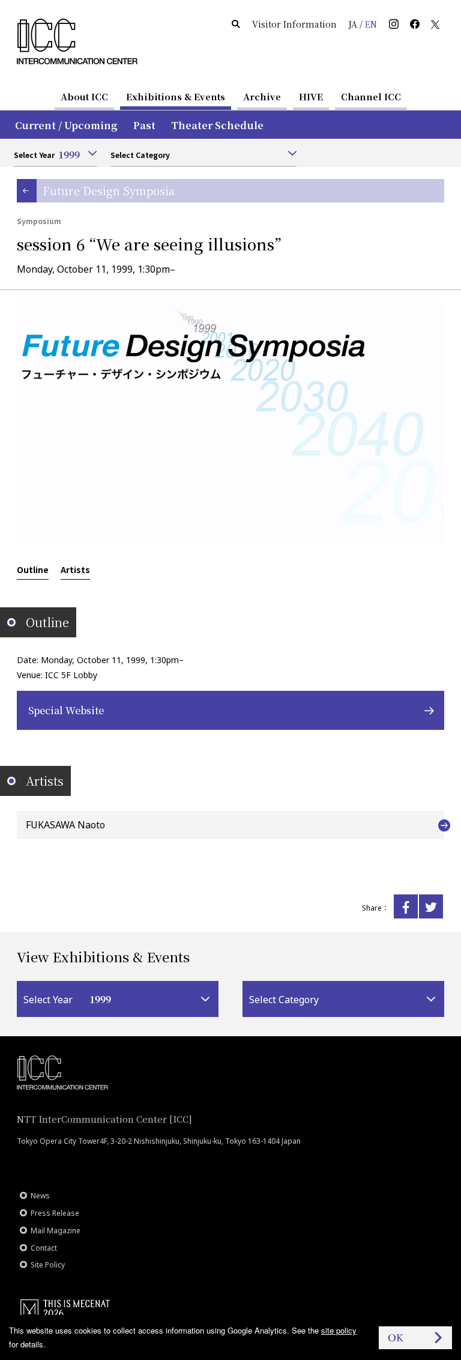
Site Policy (48, 1265)
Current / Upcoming (66, 125)
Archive (262, 96)
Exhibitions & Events (175, 96)
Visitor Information (294, 24)
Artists (75, 569)
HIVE (311, 96)
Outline (33, 569)
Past (144, 125)
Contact (44, 1248)
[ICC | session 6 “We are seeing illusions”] (406, 906)
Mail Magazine (55, 1230)
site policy (339, 1330)
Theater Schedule (217, 125)
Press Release (55, 1213)
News (40, 1196)
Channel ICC (371, 96)
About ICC (84, 96)
